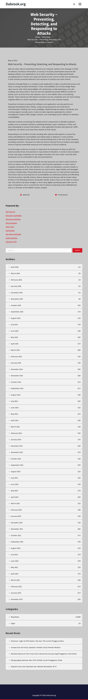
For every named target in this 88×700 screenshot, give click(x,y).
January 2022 (16, 593)
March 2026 (15, 273)
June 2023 (14, 484)
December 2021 (17, 599)
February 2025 (16, 357)
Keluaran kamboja (13, 219)
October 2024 (16, 382)
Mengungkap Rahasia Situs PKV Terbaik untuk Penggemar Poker (36, 660)
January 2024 (16, 440)
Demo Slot (10, 227)
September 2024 (17, 388)
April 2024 (15, 420)
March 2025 (15, 350)
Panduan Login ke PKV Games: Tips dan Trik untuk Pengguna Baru (37, 641)
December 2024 (17, 369)
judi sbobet (10, 231)
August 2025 (15, 318)
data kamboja (11, 223)
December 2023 (17, 446)
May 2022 (14, 567)
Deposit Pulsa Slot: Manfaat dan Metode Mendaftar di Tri (33, 667)
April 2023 (14, 497)
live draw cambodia (13, 234)
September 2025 (17, 312)
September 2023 (17, 465)
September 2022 (17, 542)
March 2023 (15, 503)
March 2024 (15, 427)
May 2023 (14, 491)
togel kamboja (11, 238)
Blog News (46, 37)
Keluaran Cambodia (14, 216)
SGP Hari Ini (10, 212)
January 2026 (16, 286)
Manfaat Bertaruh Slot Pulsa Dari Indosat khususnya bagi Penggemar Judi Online (44, 654)
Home (37, 37)
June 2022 (14, 561)
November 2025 (17, 299)
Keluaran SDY (11, 242)
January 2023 (16, 516)
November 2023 (17, 452)
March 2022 (15, 580)
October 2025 (16, 305)
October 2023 (16, 459)
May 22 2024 (12, 61)
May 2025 (14, 337)
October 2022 (16, 535)
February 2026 (16, 280)
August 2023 (15, 472)
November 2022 (17, 529)
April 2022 (14, 574)
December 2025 (17, 293)
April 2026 (14, 267)
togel (13, 623)
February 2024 (16, 433)
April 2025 (14, 344)
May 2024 (14, 414)
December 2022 (17, 523)
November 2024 (17, 376)
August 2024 (16, 395)
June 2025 (14, 331)
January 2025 (16, 363)
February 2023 (16, 510)
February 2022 (16, 587)
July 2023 (14, 478)
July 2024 (14, 401)
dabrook (26, 195)
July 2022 (14, 555)
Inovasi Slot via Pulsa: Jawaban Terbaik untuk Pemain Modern (36, 647)
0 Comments (63, 195)
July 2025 (14, 325)
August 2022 (15, 548)
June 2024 (15, 408)
